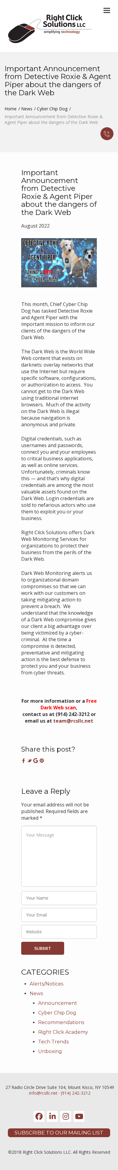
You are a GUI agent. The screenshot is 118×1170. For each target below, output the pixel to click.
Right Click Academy (63, 1032)
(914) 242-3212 (75, 1093)
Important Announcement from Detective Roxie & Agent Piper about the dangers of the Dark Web (59, 192)
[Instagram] (65, 1116)
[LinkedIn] (52, 1116)
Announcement (57, 1003)
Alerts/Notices (46, 984)
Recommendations (61, 1022)
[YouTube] (79, 1116)
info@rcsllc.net (43, 1093)
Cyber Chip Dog (52, 109)
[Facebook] (39, 1116)
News (26, 109)
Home (11, 109)
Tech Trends (53, 1042)
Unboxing (50, 1051)
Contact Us (106, 133)
